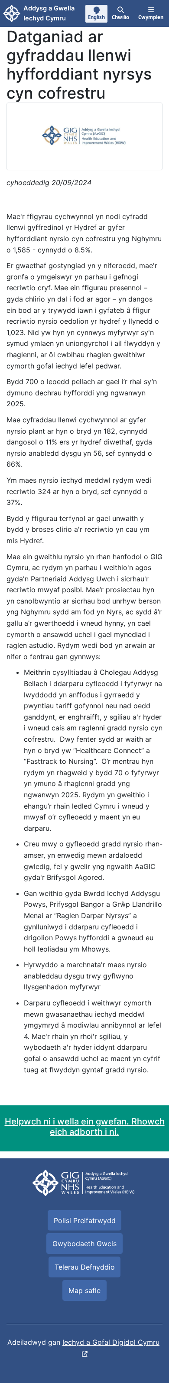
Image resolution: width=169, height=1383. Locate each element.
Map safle (84, 1290)
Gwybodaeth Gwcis (84, 1243)
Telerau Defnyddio (85, 1267)
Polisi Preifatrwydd (85, 1220)
